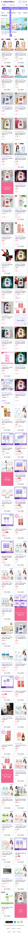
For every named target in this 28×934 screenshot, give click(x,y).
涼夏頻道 (10, 22)
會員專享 (10, 30)
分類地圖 (18, 931)
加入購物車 (8, 62)
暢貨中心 (10, 14)
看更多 (10, 35)
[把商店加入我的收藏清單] (25, 324)
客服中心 (8, 928)
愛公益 (10, 33)
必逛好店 (10, 25)
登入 (20, 1)
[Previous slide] (2, 44)
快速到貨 (10, 17)
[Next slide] (12, 44)
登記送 (10, 11)
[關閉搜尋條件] (8, 4)
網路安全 (9, 931)
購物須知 (19, 928)
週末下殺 (10, 27)
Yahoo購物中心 (9, 2)
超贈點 (25, 8)
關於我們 (13, 928)
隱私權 (14, 931)
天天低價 (10, 19)
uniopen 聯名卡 (16, 8)
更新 (23, 925)
